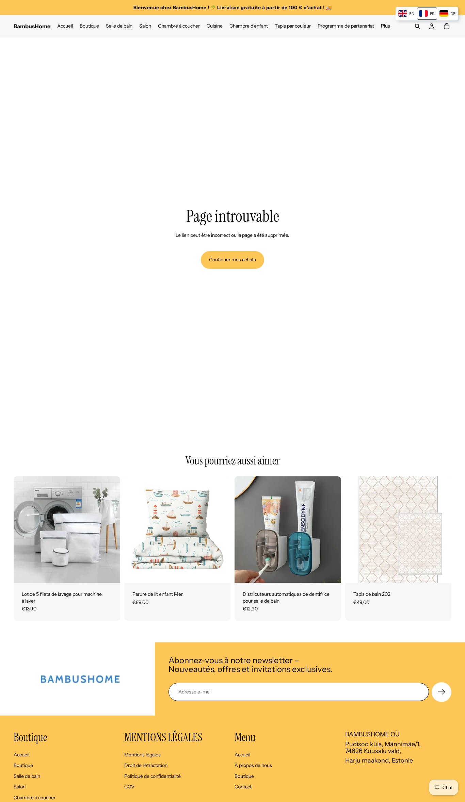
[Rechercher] (417, 26)
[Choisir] (220, 572)
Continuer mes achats (232, 260)
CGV (129, 787)
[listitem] (386, 26)
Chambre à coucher (34, 798)
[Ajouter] (109, 572)
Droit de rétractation (145, 765)
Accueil (21, 754)
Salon (20, 787)
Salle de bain (27, 776)
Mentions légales (142, 754)
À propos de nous (253, 765)
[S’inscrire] (441, 692)
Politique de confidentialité (152, 776)
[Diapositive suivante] (110, 529)
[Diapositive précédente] (24, 529)
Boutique (23, 765)
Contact (243, 787)
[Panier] (446, 26)
